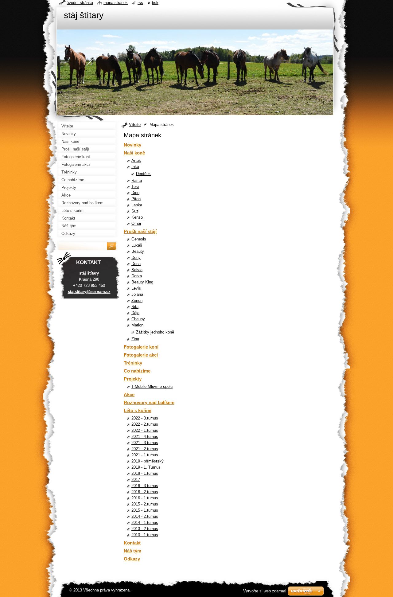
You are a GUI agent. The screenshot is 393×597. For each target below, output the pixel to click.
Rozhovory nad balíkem (149, 402)
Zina (135, 339)
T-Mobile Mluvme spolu (152, 386)
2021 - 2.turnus (144, 449)
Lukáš (136, 245)
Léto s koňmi (137, 410)
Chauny (138, 319)
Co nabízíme (137, 370)
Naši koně (134, 152)
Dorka (136, 276)
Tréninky (133, 362)
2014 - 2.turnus (144, 516)
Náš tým (132, 550)
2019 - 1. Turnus (146, 467)
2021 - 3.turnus (144, 442)
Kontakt (132, 542)
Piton (136, 199)
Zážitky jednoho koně (155, 332)
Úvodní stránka (80, 2)
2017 (135, 479)
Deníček (143, 173)
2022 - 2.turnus (144, 424)
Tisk (155, 2)
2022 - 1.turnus (144, 430)
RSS (140, 2)
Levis (136, 288)
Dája (135, 312)
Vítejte (135, 124)
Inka (135, 166)
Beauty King (142, 282)
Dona (136, 263)
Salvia (136, 269)
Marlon (137, 325)
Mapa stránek (115, 2)
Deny (136, 257)
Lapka (136, 205)
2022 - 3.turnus (144, 418)
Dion (135, 192)
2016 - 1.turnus (144, 498)
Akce (129, 394)
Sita (134, 306)
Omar (136, 223)
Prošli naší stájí (140, 231)
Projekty (133, 378)
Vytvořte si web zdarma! (264, 591)
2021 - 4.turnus (144, 436)
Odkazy (132, 558)
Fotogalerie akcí (141, 354)
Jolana (137, 294)
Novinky (132, 144)
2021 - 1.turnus (144, 455)
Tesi (135, 186)
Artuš (136, 160)
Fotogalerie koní (141, 346)
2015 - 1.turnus (144, 510)
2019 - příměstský (147, 461)
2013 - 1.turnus (144, 535)
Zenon (136, 300)
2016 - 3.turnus (144, 485)
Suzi (135, 211)
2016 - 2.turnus (144, 492)
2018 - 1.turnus (144, 473)
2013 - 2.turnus (144, 528)
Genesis (138, 239)
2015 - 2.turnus (144, 504)
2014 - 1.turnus (144, 522)
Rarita (136, 180)
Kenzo (137, 217)
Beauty (137, 251)
